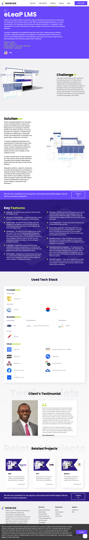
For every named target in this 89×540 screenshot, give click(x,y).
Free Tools (58, 516)
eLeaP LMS (18, 48)
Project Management (45, 518)
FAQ (73, 512)
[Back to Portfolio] (5, 10)
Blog (68, 3)
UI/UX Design (43, 520)
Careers (61, 3)
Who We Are (43, 3)
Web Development (44, 510)
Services (32, 3)
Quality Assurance (44, 516)
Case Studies (59, 512)
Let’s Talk (81, 3)
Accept (81, 532)
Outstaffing (42, 522)
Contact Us (78, 195)
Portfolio (53, 3)
